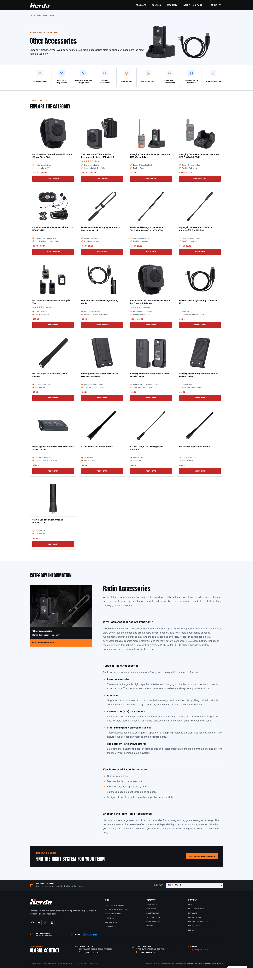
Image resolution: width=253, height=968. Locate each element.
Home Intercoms (148, 81)
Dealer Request (152, 913)
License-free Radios (113, 914)
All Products (110, 926)
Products (141, 5)
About (186, 5)
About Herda (151, 904)
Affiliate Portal (195, 917)
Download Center (196, 909)
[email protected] (200, 949)
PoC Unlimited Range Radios (116, 909)
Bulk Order (151, 909)
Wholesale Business (154, 917)
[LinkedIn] (51, 922)
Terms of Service (211, 963)
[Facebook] (32, 922)
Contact (197, 5)
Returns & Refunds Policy (199, 921)
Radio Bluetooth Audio (114, 905)
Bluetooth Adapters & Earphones (83, 81)
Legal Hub (192, 930)
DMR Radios (126, 81)
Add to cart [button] (102, 252)
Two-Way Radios (39, 81)
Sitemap (149, 926)
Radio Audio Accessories (169, 81)
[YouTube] (39, 922)
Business (156, 5)
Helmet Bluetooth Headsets (191, 81)
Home (32, 15)
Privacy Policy (194, 963)
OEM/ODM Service (153, 921)
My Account (193, 913)
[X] (45, 922)
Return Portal (194, 926)
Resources (172, 5)
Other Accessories (213, 81)
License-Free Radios (105, 81)
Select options (53, 178)
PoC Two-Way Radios (61, 81)
